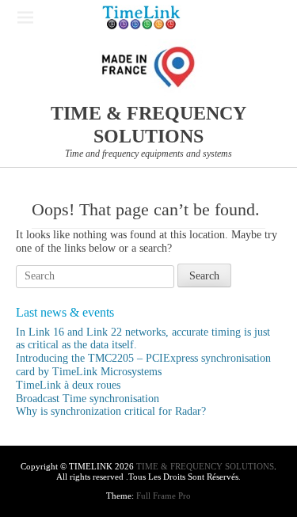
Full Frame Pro (163, 495)
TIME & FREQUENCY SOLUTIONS (205, 466)
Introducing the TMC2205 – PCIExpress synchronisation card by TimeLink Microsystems (143, 365)
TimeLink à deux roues (68, 385)
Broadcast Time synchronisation (87, 399)
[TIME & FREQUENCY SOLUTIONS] (141, 17)
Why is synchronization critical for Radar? (111, 411)
